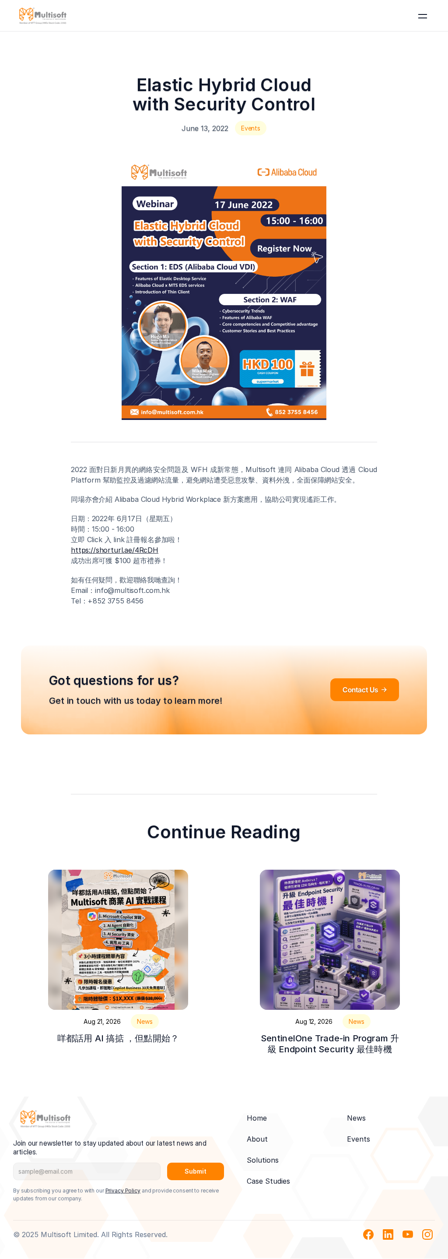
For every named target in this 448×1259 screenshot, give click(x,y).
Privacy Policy (122, 1190)
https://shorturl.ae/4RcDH (114, 550)
